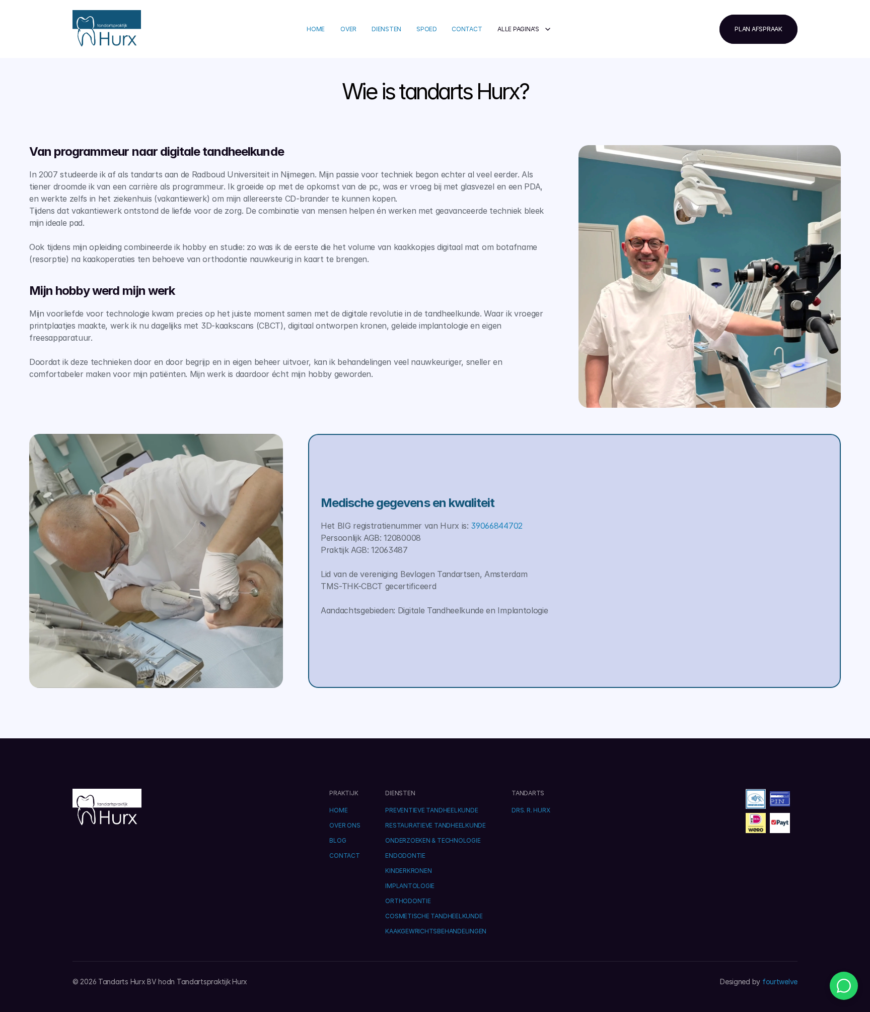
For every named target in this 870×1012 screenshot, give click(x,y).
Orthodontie (407, 901)
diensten (386, 29)
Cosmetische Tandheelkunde (433, 916)
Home (316, 29)
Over (348, 29)
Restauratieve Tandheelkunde (435, 825)
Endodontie (405, 855)
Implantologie (409, 886)
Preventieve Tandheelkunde (431, 810)
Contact (467, 29)
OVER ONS (344, 825)
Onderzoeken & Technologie (432, 840)
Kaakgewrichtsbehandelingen (435, 931)
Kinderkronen (408, 870)
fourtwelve (780, 981)
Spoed (426, 29)
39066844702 (496, 526)
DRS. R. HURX (531, 810)
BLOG (337, 840)
